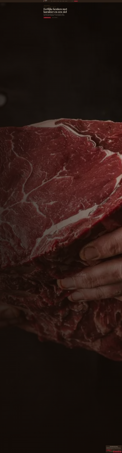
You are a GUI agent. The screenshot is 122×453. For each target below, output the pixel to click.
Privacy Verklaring (111, 451)
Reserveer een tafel (47, 17)
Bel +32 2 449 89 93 (54, 17)
